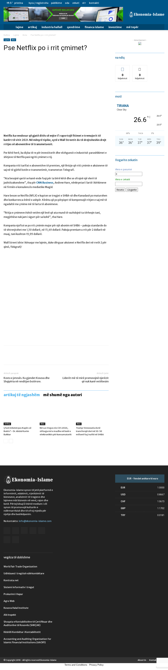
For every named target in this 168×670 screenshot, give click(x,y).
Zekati (75, 2)
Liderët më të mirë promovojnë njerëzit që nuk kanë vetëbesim (86, 379)
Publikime (56, 2)
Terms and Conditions (75, 664)
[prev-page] (6, 441)
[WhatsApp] (29, 358)
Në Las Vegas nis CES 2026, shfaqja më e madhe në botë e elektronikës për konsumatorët (56, 431)
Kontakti (94, 2)
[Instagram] (140, 3)
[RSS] (151, 3)
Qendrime (73, 27)
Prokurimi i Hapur (13, 594)
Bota (25, 35)
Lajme (19, 27)
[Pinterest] (22, 358)
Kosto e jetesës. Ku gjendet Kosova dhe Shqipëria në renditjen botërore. (27, 379)
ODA (67, 2)
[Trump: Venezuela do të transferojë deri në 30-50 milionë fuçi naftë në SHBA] (92, 414)
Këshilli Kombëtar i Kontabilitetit (22, 632)
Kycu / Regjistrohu (38, 2)
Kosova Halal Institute (16, 607)
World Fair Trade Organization (20, 566)
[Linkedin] (145, 3)
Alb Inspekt (10, 614)
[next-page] (11, 441)
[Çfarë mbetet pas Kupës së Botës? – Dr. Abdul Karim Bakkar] (20, 414)
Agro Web (9, 601)
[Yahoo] (161, 3)
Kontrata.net (11, 580)
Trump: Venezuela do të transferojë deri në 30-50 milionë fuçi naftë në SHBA (90, 431)
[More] (37, 358)
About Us (142, 660)
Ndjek (122, 67)
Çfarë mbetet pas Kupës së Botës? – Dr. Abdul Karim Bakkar (17, 431)
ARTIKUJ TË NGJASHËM (22, 395)
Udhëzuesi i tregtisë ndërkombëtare (24, 573)
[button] (160, 27)
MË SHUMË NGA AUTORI (62, 395)
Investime (115, 27)
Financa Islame (94, 27)
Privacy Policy (96, 664)
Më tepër (132, 27)
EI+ (84, 2)
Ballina (7, 35)
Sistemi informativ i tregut (19, 587)
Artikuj (32, 27)
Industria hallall (52, 27)
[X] (156, 3)
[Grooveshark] (134, 3)
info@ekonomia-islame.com (35, 521)
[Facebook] (129, 3)
